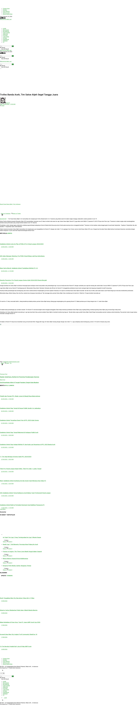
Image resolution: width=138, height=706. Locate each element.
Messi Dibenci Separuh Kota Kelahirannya (15, 558)
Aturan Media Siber (7, 14)
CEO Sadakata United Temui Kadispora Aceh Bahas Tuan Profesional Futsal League (25, 493)
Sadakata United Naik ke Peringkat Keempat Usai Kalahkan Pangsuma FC (22, 505)
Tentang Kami (6, 8)
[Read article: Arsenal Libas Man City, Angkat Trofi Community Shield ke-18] (69, 629)
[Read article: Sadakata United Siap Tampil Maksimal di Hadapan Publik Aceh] (69, 427)
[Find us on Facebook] (0, 18)
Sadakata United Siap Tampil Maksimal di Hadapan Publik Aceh (19, 432)
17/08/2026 (4, 625)
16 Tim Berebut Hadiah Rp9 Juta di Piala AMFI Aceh (15, 646)
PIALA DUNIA (6, 32)
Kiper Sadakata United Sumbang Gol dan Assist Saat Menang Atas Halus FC (23, 481)
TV (3, 42)
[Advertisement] (35, 3)
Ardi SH (8, 103)
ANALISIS (5, 34)
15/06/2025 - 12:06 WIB (7, 259)
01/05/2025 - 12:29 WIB (7, 447)
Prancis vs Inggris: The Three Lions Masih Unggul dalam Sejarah (22, 551)
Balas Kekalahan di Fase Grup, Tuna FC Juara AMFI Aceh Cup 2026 (20, 622)
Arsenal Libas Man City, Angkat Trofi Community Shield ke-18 (18, 634)
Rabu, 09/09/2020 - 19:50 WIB (7, 104)
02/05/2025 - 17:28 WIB (7, 399)
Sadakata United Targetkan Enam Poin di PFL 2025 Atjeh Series (19, 420)
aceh (4, 361)
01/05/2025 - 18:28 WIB (7, 435)
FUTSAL (5, 38)
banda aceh (8, 361)
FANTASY (5, 41)
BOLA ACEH (6, 30)
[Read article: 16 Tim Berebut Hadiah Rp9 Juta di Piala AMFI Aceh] (69, 641)
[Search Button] (0, 44)
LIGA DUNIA (6, 36)
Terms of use (6, 12)
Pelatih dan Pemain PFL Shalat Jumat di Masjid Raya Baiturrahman (20, 396)
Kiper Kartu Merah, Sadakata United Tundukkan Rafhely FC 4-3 (19, 268)
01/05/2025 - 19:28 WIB (7, 423)
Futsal (2, 105)
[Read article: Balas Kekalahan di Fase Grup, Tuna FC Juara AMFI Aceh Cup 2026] (69, 617)
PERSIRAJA (6, 39)
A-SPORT (5, 35)
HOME (4, 28)
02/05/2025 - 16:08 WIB (7, 411)
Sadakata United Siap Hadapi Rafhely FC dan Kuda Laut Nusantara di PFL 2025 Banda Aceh (27, 444)
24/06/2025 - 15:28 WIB (7, 247)
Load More (2, 509)
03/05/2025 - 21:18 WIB (7, 271)
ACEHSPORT (3, 219)
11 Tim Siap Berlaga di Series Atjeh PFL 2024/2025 (15, 456)
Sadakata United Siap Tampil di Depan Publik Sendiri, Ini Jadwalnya (20, 408)
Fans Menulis (6, 11)
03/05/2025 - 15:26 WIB (7, 283)
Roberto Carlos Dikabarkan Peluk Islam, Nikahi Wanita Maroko (18, 610)
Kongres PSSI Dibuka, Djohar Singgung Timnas (17, 565)
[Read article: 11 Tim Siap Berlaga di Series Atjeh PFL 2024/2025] (69, 451)
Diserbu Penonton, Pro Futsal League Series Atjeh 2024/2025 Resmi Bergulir (23, 280)
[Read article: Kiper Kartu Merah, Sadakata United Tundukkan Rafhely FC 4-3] (69, 263)
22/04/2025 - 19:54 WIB (7, 471)
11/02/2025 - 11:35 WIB (7, 507)
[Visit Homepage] (5, 19)
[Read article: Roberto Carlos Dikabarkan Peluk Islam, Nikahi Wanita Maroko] (69, 605)
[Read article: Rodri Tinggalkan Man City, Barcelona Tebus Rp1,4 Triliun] (69, 587)
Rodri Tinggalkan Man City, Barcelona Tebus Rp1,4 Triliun (17, 598)
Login (5, 697)
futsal (12, 361)
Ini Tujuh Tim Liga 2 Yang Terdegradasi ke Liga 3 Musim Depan (22, 537)
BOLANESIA (6, 31)
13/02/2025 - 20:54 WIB (7, 495)
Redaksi (5, 10)
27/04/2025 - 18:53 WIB (7, 459)
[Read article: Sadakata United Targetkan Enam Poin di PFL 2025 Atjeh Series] (69, 415)
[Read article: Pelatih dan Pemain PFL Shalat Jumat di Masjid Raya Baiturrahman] (69, 391)
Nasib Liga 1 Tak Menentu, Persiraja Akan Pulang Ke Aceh (20, 544)
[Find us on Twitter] (2, 18)
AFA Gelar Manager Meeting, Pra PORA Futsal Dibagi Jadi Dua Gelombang (22, 256)
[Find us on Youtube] (4, 18)
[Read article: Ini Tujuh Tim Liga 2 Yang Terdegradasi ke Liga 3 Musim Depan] (70, 526)
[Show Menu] (0, 60)
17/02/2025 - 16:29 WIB (7, 483)
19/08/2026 (4, 601)
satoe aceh (16, 361)
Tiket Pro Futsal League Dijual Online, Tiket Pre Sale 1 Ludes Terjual (20, 469)
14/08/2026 (4, 649)
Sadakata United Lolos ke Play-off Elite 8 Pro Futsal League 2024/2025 (21, 244)
